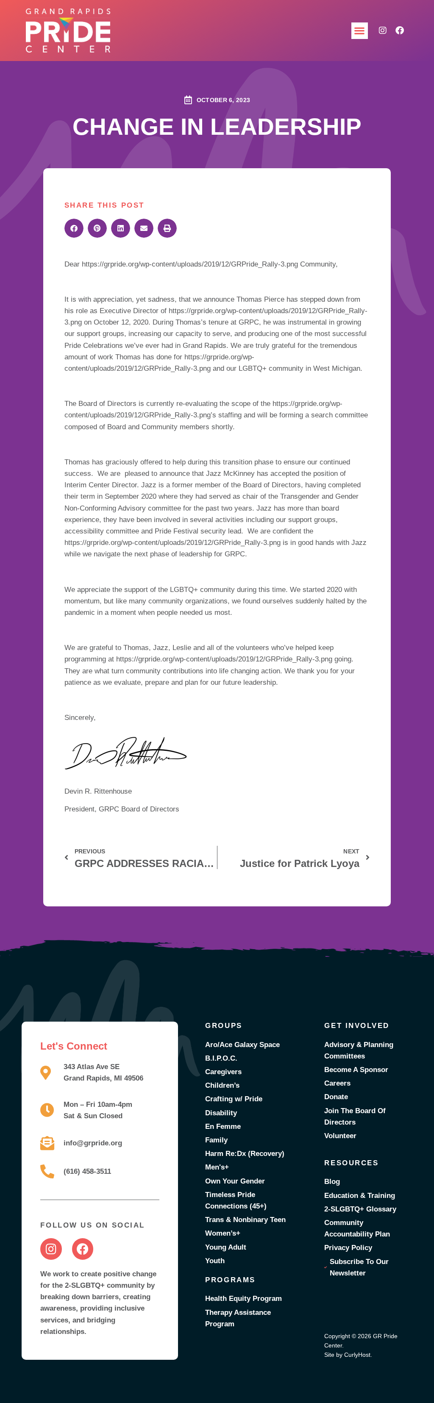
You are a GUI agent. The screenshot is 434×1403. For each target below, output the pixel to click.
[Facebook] (399, 30)
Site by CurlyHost (347, 1354)
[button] (359, 30)
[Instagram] (382, 30)
